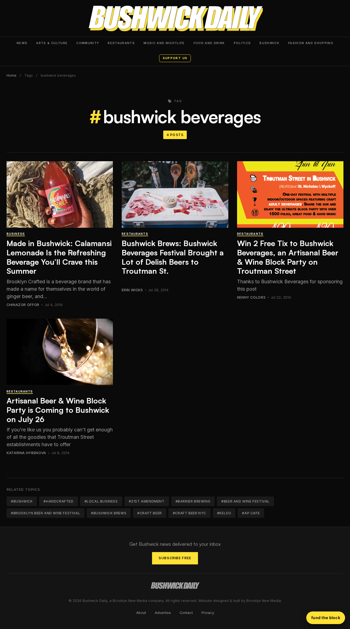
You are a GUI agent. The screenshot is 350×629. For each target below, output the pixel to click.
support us (175, 58)
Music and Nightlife (164, 43)
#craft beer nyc (189, 513)
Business (16, 234)
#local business (101, 501)
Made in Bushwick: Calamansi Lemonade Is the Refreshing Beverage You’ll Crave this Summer (59, 257)
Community (87, 43)
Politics (242, 43)
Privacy (208, 613)
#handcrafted (58, 501)
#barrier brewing (193, 501)
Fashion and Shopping (310, 43)
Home (11, 75)
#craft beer (149, 513)
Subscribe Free (175, 558)
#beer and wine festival (245, 501)
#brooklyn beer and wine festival (45, 513)
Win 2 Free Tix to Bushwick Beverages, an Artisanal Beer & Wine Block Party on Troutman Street (287, 257)
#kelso (224, 513)
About (141, 613)
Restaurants (121, 43)
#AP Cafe (251, 513)
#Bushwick (22, 501)
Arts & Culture (52, 43)
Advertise (163, 613)
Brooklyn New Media (263, 601)
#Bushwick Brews (108, 513)
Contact (186, 613)
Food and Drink (209, 43)
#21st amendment (147, 501)
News (22, 43)
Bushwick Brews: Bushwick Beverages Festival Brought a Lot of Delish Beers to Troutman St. (173, 257)
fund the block (325, 617)
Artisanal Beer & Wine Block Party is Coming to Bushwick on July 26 (58, 410)
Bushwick (269, 43)
